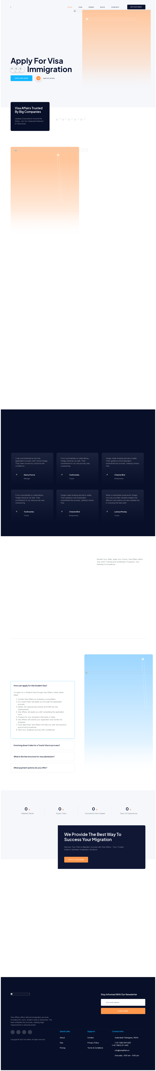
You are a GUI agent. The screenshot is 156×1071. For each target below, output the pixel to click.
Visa (80, 7)
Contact (115, 7)
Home (69, 7)
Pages (91, 7)
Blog (102, 7)
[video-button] (38, 78)
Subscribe (123, 1011)
